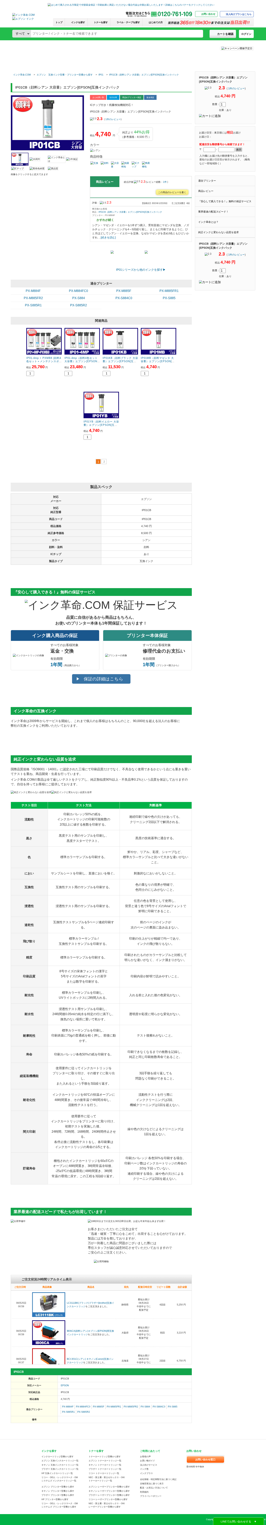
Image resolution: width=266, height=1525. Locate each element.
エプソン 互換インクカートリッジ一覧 (59, 1460)
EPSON (65, 1385)
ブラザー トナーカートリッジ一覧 (105, 1469)
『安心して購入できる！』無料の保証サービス (224, 201)
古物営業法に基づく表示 (152, 1483)
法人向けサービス (148, 1465)
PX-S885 (169, 298)
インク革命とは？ (208, 221)
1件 (165, 182)
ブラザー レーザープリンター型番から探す (109, 1495)
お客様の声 (145, 1456)
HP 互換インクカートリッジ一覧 (57, 1473)
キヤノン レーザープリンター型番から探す (109, 1491)
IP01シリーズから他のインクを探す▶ (141, 269)
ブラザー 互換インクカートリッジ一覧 (59, 1469)
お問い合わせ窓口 (205, 1459)
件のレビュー (236, 88)
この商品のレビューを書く (172, 192)
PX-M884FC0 (78, 291)
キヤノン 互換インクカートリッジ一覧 (59, 1465)
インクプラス (146, 1473)
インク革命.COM (22, 74)
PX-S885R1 (33, 305)
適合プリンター (207, 180)
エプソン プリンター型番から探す (57, 1486)
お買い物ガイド (147, 1460)
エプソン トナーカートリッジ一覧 (105, 1460)
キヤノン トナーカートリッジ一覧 (105, 1465)
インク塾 (144, 1469)
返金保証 (150, 97)
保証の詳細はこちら (103, 678)
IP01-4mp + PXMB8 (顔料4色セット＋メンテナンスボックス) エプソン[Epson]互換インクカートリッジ (44, 363)
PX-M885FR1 (169, 291)
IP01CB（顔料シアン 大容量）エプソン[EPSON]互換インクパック (144, 74)
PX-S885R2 (78, 305)
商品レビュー (205, 191)
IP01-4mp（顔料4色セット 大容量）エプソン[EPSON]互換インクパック (81, 361)
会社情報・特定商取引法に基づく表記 (158, 1479)
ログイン (246, 34)
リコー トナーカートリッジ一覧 (104, 1473)
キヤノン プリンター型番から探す (57, 1491)
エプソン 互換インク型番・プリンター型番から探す (65, 74)
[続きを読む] (108, 237)
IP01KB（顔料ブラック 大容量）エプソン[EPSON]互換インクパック (120, 361)
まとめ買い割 (98, 97)
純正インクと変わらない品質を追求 (218, 232)
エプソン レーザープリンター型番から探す (109, 1486)
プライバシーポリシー (150, 1496)
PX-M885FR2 (33, 298)
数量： (216, 104)
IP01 (101, 74)
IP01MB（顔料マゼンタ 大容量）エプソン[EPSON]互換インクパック (157, 361)
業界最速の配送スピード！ (213, 211)
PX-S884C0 (123, 298)
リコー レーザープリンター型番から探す (108, 1499)
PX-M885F (123, 291)
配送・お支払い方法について (154, 1487)
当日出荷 (113, 97)
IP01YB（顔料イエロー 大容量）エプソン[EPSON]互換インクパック (101, 425)
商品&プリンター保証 (131, 97)
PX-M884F (33, 291)
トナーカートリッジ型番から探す (105, 1456)
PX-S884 (78, 298)
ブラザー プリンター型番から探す (57, 1495)
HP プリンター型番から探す (55, 1499)
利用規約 (144, 1492)
